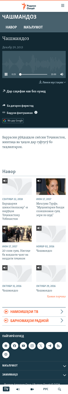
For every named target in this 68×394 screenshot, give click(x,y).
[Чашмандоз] (51, 234)
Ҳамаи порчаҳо (56, 296)
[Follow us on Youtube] (23, 345)
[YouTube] (32, 389)
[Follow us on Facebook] (14, 345)
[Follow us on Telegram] (49, 345)
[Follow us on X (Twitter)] (40, 345)
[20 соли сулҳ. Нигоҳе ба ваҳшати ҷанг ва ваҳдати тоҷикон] (17, 234)
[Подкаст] (5, 354)
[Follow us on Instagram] (32, 345)
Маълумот (33, 27)
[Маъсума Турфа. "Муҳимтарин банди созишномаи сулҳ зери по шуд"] (51, 186)
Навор (11, 27)
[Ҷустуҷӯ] (59, 389)
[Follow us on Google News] (5, 345)
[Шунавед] (18, 389)
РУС (45, 389)
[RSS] (58, 345)
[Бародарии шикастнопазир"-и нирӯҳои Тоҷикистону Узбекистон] (17, 186)
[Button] (18, 106)
